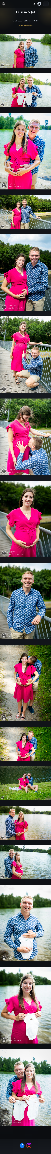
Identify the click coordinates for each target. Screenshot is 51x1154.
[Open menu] (46, 3)
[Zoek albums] (34, 3)
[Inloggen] (39, 4)
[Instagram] (28, 1145)
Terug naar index (25, 25)
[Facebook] (22, 1145)
